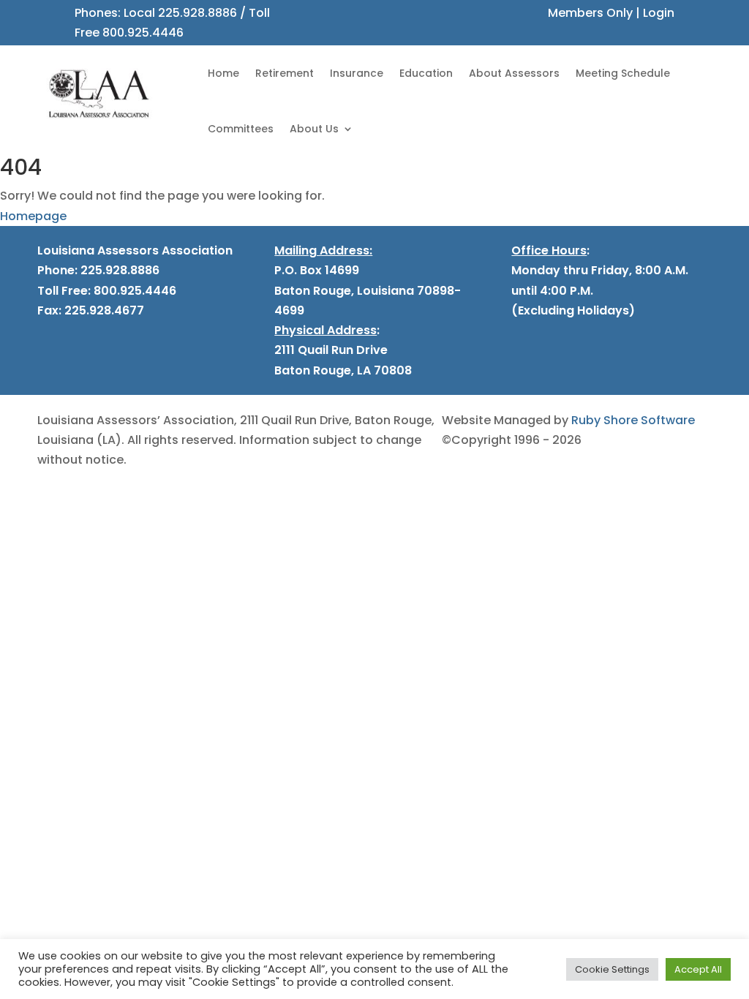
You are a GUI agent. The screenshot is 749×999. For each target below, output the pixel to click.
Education (426, 73)
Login (658, 12)
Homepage (33, 216)
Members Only (590, 12)
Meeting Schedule (623, 73)
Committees (241, 128)
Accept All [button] (698, 969)
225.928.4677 (102, 310)
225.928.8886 (197, 12)
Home (223, 73)
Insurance (356, 73)
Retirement (284, 73)
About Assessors (514, 73)
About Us (314, 128)
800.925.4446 (143, 32)
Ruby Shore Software (633, 420)
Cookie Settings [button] (612, 969)
